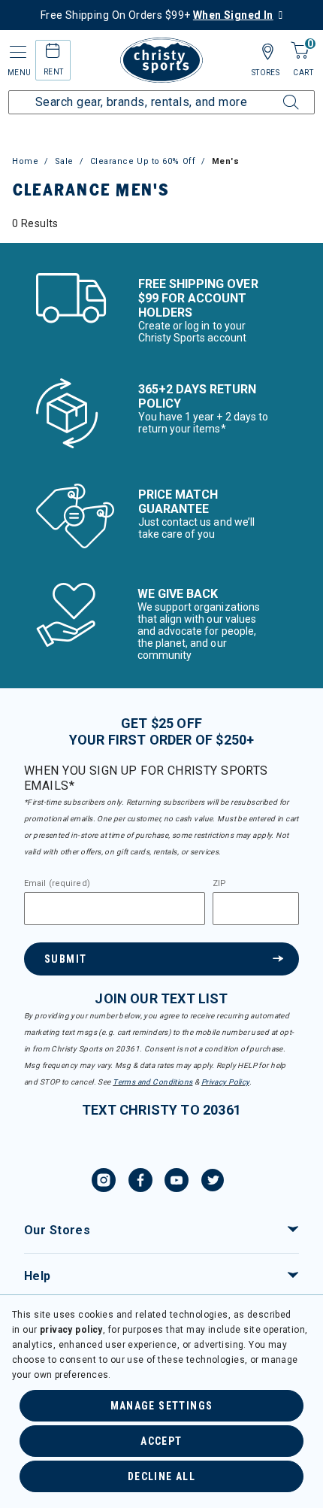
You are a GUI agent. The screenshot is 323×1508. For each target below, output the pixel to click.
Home (25, 161)
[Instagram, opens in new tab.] (104, 1182)
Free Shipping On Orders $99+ (157, 15)
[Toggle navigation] (16, 52)
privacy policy (71, 1329)
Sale (64, 161)
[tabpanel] (161, 223)
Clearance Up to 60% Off (143, 161)
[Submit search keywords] (274, 93)
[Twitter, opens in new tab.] (213, 1182)
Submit (65, 959)
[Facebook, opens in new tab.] (140, 1182)
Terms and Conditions (152, 1082)
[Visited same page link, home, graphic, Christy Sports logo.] (161, 60)
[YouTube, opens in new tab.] (177, 1182)
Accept (161, 1441)
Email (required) (57, 883)
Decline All (161, 1476)
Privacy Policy (225, 1082)
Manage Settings (161, 1406)
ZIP (219, 883)
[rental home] (53, 53)
